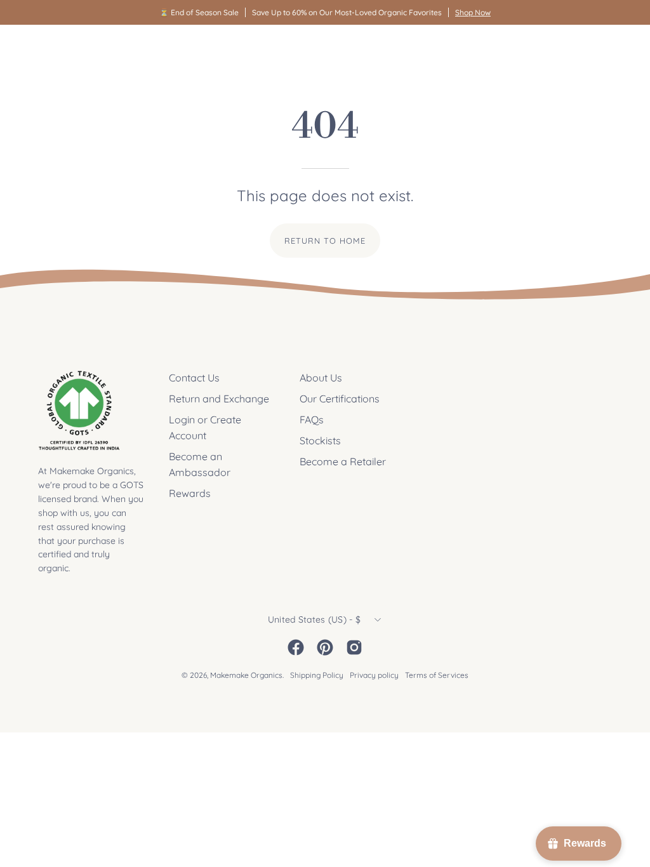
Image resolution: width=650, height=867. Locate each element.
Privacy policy (374, 675)
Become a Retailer (343, 461)
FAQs (312, 419)
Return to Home (324, 240)
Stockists (320, 440)
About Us (321, 377)
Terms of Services (436, 675)
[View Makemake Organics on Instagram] (354, 647)
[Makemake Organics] (82, 48)
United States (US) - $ (314, 619)
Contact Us (194, 377)
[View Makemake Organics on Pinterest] (325, 647)
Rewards (190, 493)
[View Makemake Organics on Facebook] (295, 647)
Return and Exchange (219, 398)
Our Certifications (340, 398)
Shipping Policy (316, 675)
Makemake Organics (246, 675)
